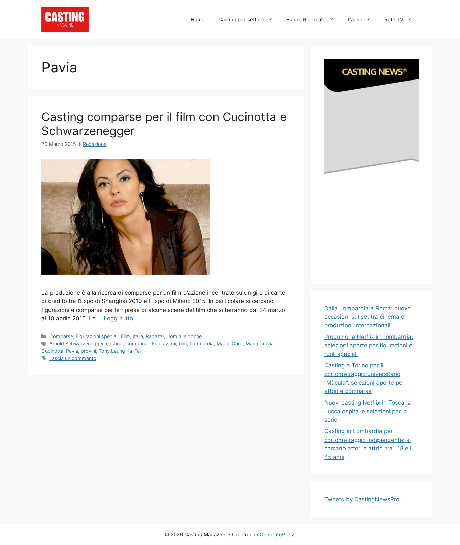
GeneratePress (278, 534)
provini (88, 351)
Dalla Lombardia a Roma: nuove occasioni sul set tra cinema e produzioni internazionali (367, 317)
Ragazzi (155, 336)
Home (198, 19)
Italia (138, 336)
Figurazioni (164, 343)
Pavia (72, 351)
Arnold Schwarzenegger (76, 343)
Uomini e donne (184, 336)
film (183, 343)
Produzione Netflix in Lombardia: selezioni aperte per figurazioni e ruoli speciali (368, 345)
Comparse (61, 336)
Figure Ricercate (306, 19)
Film (125, 336)
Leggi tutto (118, 318)
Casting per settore (241, 19)
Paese (355, 19)
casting (114, 343)
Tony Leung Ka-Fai (120, 351)
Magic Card (230, 343)
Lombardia (202, 343)
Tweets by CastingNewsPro (361, 499)
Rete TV (393, 19)
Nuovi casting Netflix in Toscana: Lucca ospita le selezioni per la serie (368, 411)
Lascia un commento (72, 358)
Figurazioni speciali (97, 336)
